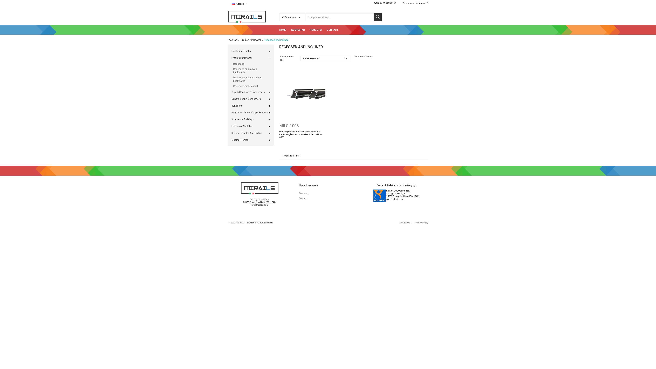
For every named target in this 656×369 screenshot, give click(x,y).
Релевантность (325, 58)
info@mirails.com (259, 205)
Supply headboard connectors (248, 92)
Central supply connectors (246, 99)
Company (303, 193)
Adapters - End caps (242, 119)
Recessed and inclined (245, 86)
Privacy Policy (421, 222)
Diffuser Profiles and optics (246, 133)
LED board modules (241, 126)
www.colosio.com (395, 199)
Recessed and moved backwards (245, 71)
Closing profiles (239, 140)
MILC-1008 (289, 126)
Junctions (237, 105)
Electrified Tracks (241, 51)
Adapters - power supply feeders (249, 112)
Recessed (238, 64)
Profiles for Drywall (241, 58)
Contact (303, 198)
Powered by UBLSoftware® (259, 222)
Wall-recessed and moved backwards (247, 79)
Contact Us (404, 222)
